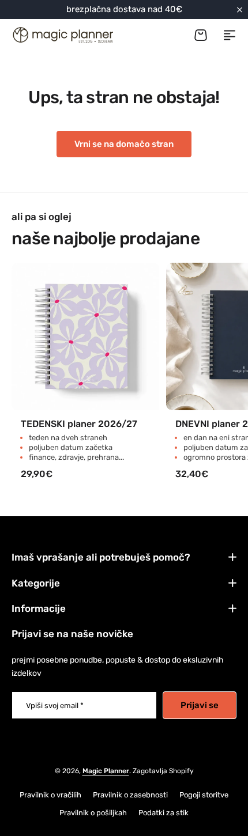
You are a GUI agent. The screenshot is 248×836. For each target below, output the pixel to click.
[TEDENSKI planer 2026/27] (85, 336)
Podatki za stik (163, 812)
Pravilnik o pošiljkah (93, 812)
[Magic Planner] (62, 35)
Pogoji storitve (203, 794)
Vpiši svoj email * (55, 705)
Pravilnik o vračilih (50, 794)
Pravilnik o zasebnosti (130, 794)
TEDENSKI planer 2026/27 (79, 423)
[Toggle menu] (229, 35)
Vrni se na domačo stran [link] (124, 144)
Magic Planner (105, 771)
